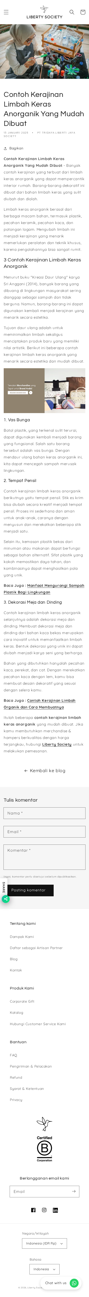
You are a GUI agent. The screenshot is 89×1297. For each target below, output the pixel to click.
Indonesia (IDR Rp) (41, 1243)
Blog (14, 959)
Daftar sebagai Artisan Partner (36, 948)
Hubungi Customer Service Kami (38, 1024)
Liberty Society (57, 744)
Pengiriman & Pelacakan (31, 1066)
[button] (6, 12)
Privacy (16, 1100)
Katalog (16, 1012)
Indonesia (41, 1269)
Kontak (16, 970)
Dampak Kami (22, 936)
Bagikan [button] (16, 148)
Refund (16, 1077)
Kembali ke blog (48, 770)
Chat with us (56, 1283)
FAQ (13, 1055)
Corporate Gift (22, 1001)
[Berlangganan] (73, 1191)
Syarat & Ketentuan (27, 1088)
